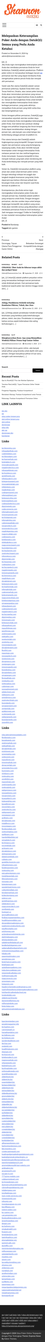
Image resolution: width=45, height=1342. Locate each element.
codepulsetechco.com (11, 504)
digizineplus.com (9, 617)
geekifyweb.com (8, 476)
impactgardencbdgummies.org (14, 1287)
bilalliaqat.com (8, 965)
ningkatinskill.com (9, 1229)
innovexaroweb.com (10, 573)
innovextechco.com (10, 529)
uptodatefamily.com (10, 1254)
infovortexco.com (9, 556)
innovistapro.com (9, 826)
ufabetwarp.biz (8, 1077)
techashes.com (8, 1027)
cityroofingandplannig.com (12, 1188)
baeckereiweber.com (10, 1021)
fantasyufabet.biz (9, 1085)
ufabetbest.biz (7, 1115)
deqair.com (6, 1224)
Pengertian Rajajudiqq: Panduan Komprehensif (17, 390)
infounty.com (7, 1201)
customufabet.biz (9, 1121)
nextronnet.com (8, 659)
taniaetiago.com (8, 1279)
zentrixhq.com (7, 642)
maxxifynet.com (8, 760)
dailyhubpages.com (10, 937)
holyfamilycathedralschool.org (14, 992)
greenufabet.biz (8, 1096)
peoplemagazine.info (10, 1024)
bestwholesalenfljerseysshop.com (15, 1160)
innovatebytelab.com (10, 484)
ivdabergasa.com (9, 1190)
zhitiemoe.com (8, 1268)
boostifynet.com (8, 804)
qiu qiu (4, 411)
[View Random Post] (37, 25)
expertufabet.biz (8, 1082)
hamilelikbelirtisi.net (10, 837)
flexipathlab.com (8, 678)
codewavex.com (8, 537)
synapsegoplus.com (10, 603)
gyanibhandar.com (9, 1074)
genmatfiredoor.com (10, 915)
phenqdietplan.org (9, 1240)
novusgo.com (7, 882)
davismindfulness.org (10, 1001)
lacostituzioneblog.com (11, 1262)
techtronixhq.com (9, 448)
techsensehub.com (9, 459)
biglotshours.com (9, 1066)
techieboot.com (8, 1038)
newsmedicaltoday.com (11, 973)
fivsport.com (7, 1232)
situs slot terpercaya (30, 1315)
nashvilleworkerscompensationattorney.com (20, 990)
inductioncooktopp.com (11, 970)
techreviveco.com (9, 576)
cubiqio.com (7, 859)
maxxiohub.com (8, 782)
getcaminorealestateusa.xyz (13, 1009)
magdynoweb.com (9, 570)
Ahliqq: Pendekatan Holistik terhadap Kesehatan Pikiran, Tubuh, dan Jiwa (18, 303)
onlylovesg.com (8, 931)
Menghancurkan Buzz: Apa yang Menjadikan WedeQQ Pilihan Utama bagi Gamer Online (22, 339)
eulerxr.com (6, 898)
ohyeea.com (7, 1265)
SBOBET (14, 264)
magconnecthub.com (10, 598)
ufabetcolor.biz (8, 1099)
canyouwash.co (8, 1030)
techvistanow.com (9, 517)
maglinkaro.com (8, 578)
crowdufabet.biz (8, 1138)
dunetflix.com (7, 1246)
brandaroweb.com (9, 720)
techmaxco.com (8, 843)
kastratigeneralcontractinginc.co (15, 1157)
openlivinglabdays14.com (12, 1163)
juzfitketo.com (7, 1282)
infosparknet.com (9, 625)
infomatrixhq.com (9, 520)
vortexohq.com (8, 870)
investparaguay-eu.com (11, 1204)
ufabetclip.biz (7, 1079)
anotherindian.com (9, 1273)
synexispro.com (8, 981)
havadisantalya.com (10, 1032)
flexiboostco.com (8, 738)
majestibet (6, 1323)
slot (6, 1315)
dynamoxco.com (8, 661)
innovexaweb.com (9, 667)
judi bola (12, 1315)
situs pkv (5, 428)
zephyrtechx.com (9, 810)
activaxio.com (7, 848)
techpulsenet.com (9, 551)
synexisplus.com (8, 754)
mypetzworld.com (9, 1199)
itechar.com (6, 1043)
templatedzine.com (9, 1235)
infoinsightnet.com (9, 495)
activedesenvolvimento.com (13, 934)
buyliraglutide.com (9, 1068)
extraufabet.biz (8, 1102)
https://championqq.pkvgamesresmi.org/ (18, 1326)
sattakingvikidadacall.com (12, 942)
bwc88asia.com (8, 1207)
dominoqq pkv (7, 433)
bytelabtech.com (8, 462)
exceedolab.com (8, 846)
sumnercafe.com (8, 1243)
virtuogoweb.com (9, 1063)
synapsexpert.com (9, 706)
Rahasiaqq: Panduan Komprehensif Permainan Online (20, 398)
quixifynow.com (8, 631)
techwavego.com (9, 562)
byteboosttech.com (9, 1057)
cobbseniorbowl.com (10, 1179)
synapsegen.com (9, 675)
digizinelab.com (8, 559)
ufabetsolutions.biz (9, 1107)
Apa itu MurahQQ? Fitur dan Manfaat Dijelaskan (18, 380)
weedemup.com (8, 959)
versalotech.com (8, 840)
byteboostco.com (9, 540)
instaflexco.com (8, 823)
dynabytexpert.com (9, 648)
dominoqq (6, 425)
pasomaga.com (8, 1284)
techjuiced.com (8, 1055)
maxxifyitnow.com (9, 628)
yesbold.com (7, 1046)
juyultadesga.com (9, 1193)
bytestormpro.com (9, 884)
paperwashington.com (11, 956)
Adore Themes (10, 1339)
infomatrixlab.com (9, 589)
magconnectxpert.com (11, 545)
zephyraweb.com (9, 785)
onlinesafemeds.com (10, 1071)
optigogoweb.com (9, 717)
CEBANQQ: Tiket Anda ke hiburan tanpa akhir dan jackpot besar (22, 268)
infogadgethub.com (9, 451)
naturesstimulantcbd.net (11, 1290)
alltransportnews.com (10, 1143)
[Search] (41, 25)
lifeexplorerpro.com (9, 879)
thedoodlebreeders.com (11, 1218)
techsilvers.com (8, 1226)
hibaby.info (6, 954)
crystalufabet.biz (8, 1129)
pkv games (13, 228)
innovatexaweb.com (10, 465)
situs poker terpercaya (11, 416)
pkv (19, 1315)
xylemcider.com (8, 1276)
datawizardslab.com (10, 857)
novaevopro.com (8, 796)
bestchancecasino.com (11, 962)
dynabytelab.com (9, 749)
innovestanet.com (9, 645)
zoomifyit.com (7, 722)
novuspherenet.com (10, 689)
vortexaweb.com (8, 787)
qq (3, 414)
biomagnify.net (8, 1296)
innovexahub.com (9, 762)
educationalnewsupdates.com (14, 735)
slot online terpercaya (10, 419)
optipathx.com (7, 637)
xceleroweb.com (8, 714)
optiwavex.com (8, 695)
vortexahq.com (8, 776)
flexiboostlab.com (9, 829)
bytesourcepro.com (9, 584)
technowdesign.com (10, 1182)
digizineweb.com (9, 506)
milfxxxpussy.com (9, 1251)
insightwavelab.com (10, 876)
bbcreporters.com (9, 1149)
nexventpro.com (8, 807)
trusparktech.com (9, 798)
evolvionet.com (8, 751)
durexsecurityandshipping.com (14, 1185)
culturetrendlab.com (10, 890)
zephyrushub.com (9, 743)
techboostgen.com (9, 456)
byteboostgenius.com (10, 601)
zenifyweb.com (8, 909)
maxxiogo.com (8, 653)
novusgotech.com (9, 656)
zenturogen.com (8, 664)
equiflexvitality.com (9, 929)
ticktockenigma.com (10, 895)
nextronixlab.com (9, 639)
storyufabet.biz (8, 1124)
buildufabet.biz (8, 1140)
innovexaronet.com (9, 515)
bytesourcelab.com (9, 623)
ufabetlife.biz (7, 1104)
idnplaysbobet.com (9, 940)
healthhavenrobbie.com (11, 920)
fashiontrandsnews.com (11, 1146)
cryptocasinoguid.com (11, 1151)
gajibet (21, 1323)
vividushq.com (8, 681)
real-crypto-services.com (12, 1196)
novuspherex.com (9, 793)
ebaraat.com (7, 1052)
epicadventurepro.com (11, 873)
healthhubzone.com (10, 1049)
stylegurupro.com (9, 854)
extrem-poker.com (9, 1210)
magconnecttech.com (10, 906)
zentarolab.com (8, 709)
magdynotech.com (9, 612)
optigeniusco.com (9, 790)
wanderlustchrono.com (11, 887)
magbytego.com (8, 490)
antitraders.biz (7, 1168)
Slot (20, 264)
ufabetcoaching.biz (9, 998)
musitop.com (7, 1257)
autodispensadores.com (11, 967)
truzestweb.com (8, 703)
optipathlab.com (8, 746)
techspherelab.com (9, 587)
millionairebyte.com (10, 1003)
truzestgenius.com (9, 548)
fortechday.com (8, 1006)
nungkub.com (7, 1271)
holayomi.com (7, 984)
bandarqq (6, 436)
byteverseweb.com (9, 595)
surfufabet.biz (7, 1113)
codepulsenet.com (9, 609)
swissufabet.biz (8, 1091)
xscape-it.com (7, 1174)
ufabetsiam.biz (8, 1088)
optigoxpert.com (8, 812)
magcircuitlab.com (9, 534)
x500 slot (5, 1320)
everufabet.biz (7, 1135)
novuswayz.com (8, 815)
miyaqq (15, 1323)
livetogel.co (6, 912)
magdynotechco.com (10, 468)
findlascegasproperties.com (13, 918)
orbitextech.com (8, 904)
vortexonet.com (8, 757)
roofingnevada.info (9, 976)
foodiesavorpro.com (10, 868)
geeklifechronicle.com (11, 862)
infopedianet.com (9, 606)
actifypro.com (7, 818)
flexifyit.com (6, 650)
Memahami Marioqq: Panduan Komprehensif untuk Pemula (21, 394)
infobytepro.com (8, 487)
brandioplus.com (8, 670)
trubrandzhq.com (8, 801)
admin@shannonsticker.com (13, 56)
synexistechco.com (9, 768)
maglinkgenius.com (10, 531)
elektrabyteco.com (9, 542)
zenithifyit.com (7, 779)
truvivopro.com (8, 771)
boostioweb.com (8, 740)
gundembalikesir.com (10, 1041)
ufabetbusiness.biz (9, 1093)
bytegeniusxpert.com (10, 481)
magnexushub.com (9, 1060)
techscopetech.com (10, 567)
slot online (6, 422)
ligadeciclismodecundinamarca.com (16, 987)
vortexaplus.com (8, 684)
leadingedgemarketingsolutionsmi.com (17, 1154)
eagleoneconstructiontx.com (13, 926)
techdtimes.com (8, 1035)
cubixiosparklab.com (10, 523)
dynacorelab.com (9, 765)
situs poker (32, 1320)
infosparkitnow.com (9, 470)
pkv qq (4, 430)
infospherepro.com (9, 865)
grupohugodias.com (10, 1221)
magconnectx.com (9, 978)
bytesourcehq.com (9, 498)
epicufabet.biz (7, 1127)
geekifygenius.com (9, 901)
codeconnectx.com (9, 509)
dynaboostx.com (8, 821)
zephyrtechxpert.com (10, 553)
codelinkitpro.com (9, 454)
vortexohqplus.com (9, 832)
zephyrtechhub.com (10, 700)
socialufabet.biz (8, 1110)
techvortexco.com (9, 473)
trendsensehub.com (10, 893)
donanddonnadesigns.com (13, 923)
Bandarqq (14, 225)
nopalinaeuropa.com (10, 1293)
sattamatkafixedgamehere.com (14, 948)
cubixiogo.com (8, 686)
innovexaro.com (8, 620)
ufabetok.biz (7, 1132)
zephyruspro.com (9, 634)
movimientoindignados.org (12, 1248)
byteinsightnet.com (9, 501)
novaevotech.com (9, 526)
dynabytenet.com (9, 581)
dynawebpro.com (9, 673)
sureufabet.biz (7, 1118)
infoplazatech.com (9, 479)
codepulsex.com (8, 565)
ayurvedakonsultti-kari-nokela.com (16, 1165)
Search (5, 367)
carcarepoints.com (9, 1215)
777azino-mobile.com (10, 1176)
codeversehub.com (9, 592)
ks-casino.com (8, 1212)
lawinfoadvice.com (9, 1237)
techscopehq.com (9, 614)
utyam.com (6, 1260)
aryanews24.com (9, 1171)
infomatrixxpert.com (10, 512)
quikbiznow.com (8, 711)
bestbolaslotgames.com (11, 945)
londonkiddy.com (9, 995)
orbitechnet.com (8, 692)
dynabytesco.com (9, 851)
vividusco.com (7, 774)
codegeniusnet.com (10, 492)
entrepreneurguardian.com (12, 951)
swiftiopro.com (8, 834)
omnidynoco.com (9, 697)
